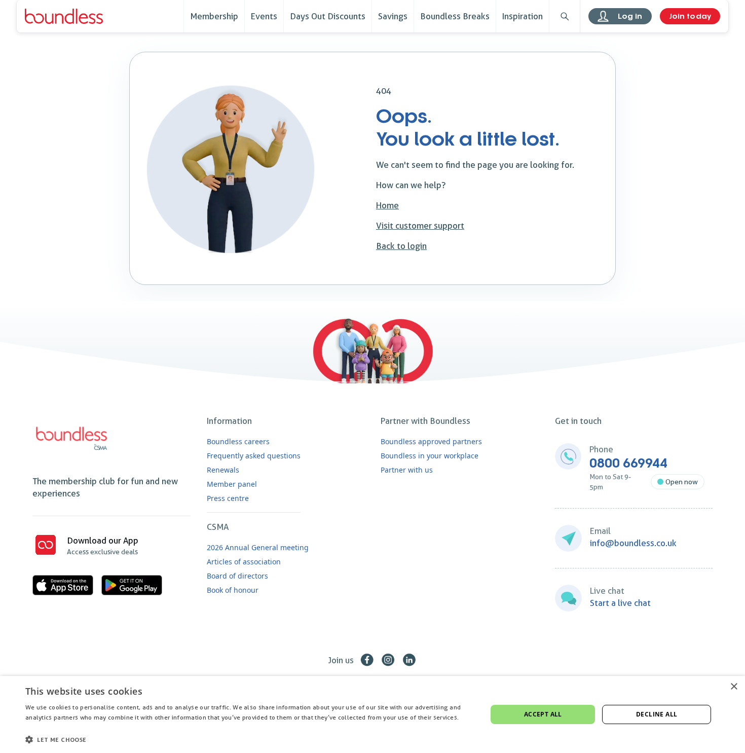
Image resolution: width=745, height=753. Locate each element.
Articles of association (244, 561)
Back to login (401, 246)
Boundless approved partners (431, 441)
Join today (690, 16)
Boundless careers (238, 441)
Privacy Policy (45, 728)
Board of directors (237, 576)
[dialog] (372, 714)
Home (387, 205)
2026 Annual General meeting (258, 547)
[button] (249, 739)
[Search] (564, 16)
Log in (630, 16)
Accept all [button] (543, 714)
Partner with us (407, 470)
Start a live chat (620, 603)
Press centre (228, 498)
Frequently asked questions (254, 455)
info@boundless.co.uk (633, 543)
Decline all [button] (656, 714)
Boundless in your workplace (429, 455)
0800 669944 (628, 463)
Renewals (223, 470)
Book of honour (232, 590)
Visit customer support (420, 226)
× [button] (733, 687)
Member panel (232, 484)
